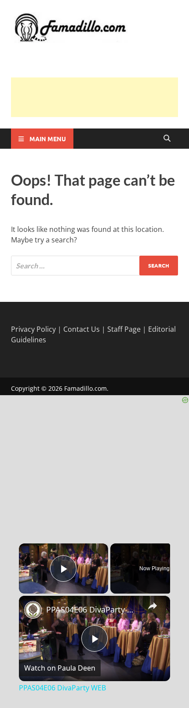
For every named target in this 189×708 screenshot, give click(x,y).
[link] (33, 610)
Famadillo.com (85, 388)
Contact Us (81, 329)
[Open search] (167, 138)
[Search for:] (94, 265)
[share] (152, 605)
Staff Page (124, 329)
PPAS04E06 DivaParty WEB (93, 609)
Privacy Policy (33, 329)
